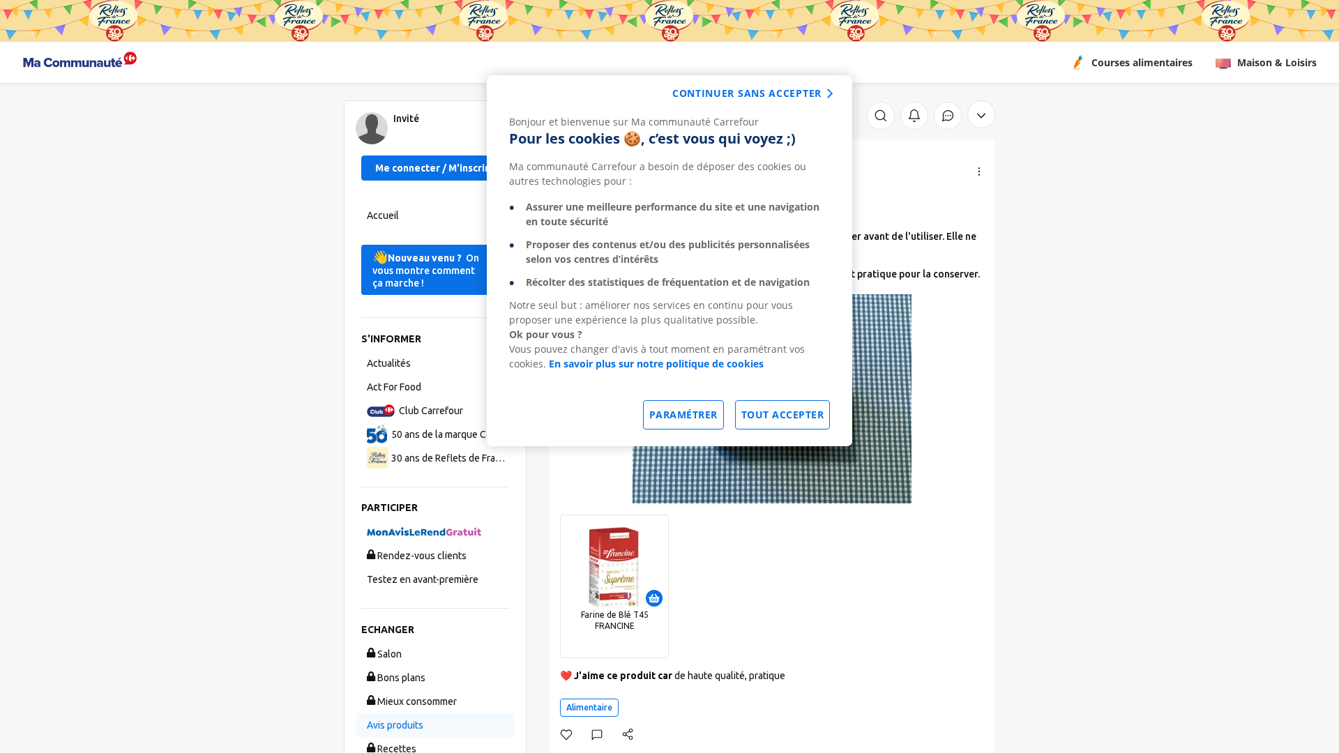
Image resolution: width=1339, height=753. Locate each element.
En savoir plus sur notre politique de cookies (656, 363)
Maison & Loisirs (1277, 62)
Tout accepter (782, 414)
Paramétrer (683, 414)
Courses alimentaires (1142, 62)
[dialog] (669, 260)
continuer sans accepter (747, 93)
